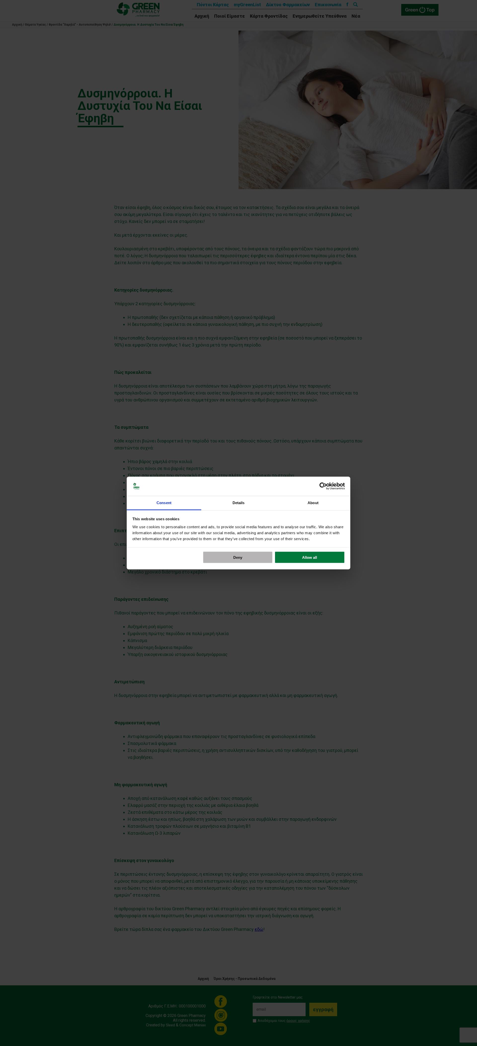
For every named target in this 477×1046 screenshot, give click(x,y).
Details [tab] (239, 502)
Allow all (309, 557)
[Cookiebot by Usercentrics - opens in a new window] (323, 486)
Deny (237, 557)
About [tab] (313, 502)
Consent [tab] (164, 502)
